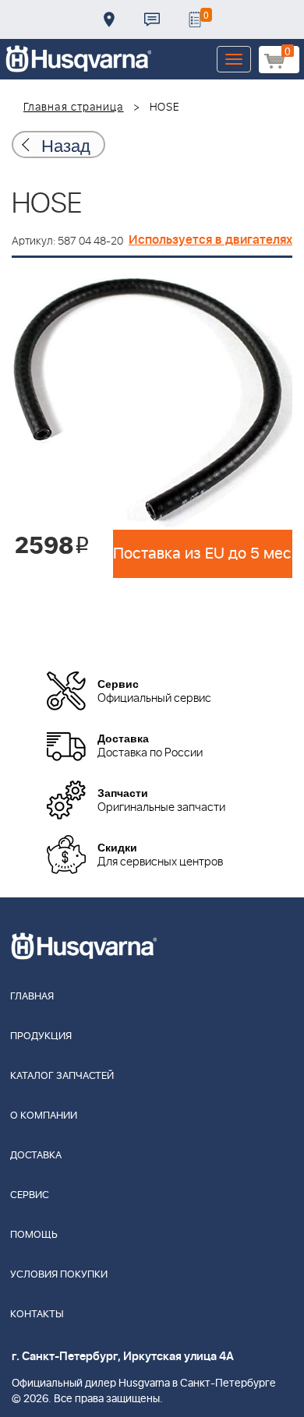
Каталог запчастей (62, 1076)
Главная (32, 996)
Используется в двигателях (210, 240)
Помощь (34, 1235)
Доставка (109, 19)
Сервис (29, 1195)
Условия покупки (59, 1274)
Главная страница (73, 107)
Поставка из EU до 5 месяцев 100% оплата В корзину (202, 554)
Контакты (152, 19)
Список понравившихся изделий (195, 19)
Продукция (41, 1036)
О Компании (43, 1116)
